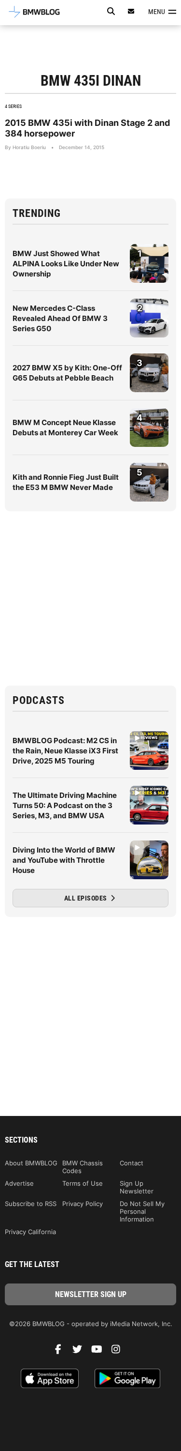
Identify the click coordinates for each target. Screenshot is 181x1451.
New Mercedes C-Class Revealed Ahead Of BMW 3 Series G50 (60, 318)
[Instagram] (119, 1351)
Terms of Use (82, 1183)
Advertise (19, 1183)
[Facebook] (61, 1351)
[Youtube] (100, 1351)
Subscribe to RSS (30, 1203)
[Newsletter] (131, 11)
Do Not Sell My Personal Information (142, 1211)
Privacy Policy (82, 1203)
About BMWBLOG (31, 1163)
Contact (131, 1163)
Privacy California (30, 1232)
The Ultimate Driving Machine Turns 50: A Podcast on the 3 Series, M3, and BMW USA (65, 805)
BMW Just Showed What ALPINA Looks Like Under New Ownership (66, 263)
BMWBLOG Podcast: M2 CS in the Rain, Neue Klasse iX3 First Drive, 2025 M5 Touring (65, 750)
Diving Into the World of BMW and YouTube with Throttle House (64, 860)
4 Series (13, 106)
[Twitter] (81, 1351)
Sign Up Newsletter (136, 1187)
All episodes (86, 898)
